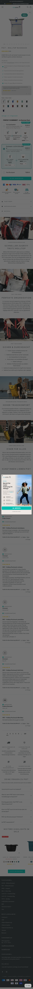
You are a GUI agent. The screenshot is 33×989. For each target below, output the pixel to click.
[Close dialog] (2, 475)
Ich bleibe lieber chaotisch (16, 511)
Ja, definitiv (16, 508)
